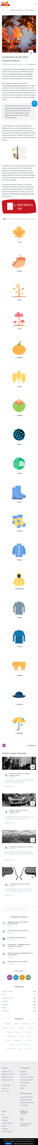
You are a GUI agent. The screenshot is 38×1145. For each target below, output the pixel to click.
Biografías (6, 1028)
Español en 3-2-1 (7, 1071)
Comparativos (21, 1028)
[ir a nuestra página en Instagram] (21, 1119)
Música (4, 1126)
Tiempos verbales (11, 1048)
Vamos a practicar (7, 1080)
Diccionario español (25, 1100)
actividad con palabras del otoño (23, 194)
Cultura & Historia (7, 1131)
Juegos (22, 1088)
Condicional (31, 1028)
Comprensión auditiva (26, 1080)
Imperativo (28, 1032)
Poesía (22, 1036)
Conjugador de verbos (26, 1097)
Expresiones (19, 1032)
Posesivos (8, 1040)
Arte (32, 1023)
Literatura (5, 1128)
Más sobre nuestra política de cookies (23, 1143)
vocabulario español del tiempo (15, 86)
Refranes (11, 1044)
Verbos (21, 1048)
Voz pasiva (29, 1048)
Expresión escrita (25, 1082)
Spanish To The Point (8, 1074)
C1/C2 (28, 977)
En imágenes (31, 745)
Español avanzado (7, 1077)
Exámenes (23, 1085)
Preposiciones (18, 1040)
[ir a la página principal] (5, 3)
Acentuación (7, 1023)
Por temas (29, 1036)
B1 (16, 977)
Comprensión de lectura (27, 1077)
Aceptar (8, 1143)
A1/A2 (4, 745)
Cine (13, 1028)
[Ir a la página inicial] (3, 10)
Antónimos (25, 1023)
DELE (3, 1115)
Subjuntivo (25, 1044)
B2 (22, 977)
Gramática (23, 1071)
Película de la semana (11, 1036)
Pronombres (28, 1040)
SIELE (18, 1044)
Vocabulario (31, 64)
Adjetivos (16, 1023)
